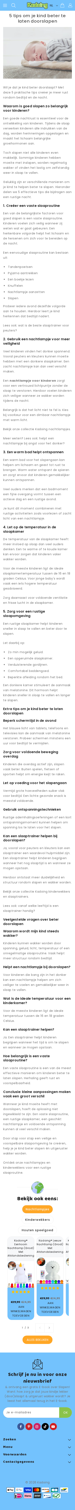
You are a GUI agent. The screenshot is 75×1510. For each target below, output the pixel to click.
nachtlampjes (34, 1163)
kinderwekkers (14, 1168)
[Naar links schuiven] (40, 1327)
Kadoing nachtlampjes (52, 429)
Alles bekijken (37, 1340)
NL (51, 5)
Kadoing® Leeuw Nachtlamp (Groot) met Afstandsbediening (50, 1246)
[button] (21, 1292)
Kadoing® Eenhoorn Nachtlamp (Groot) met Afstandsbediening (21, 1248)
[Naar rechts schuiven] (49, 1327)
